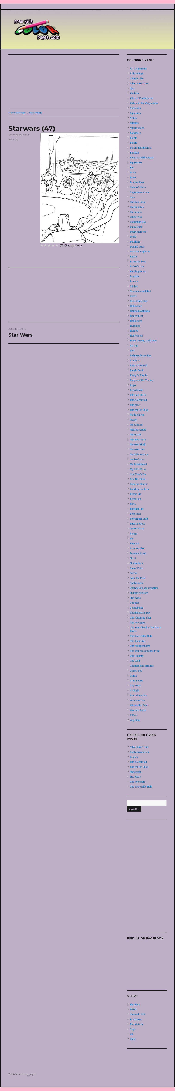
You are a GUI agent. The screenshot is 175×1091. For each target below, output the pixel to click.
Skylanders (136, 563)
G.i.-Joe (134, 286)
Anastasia (135, 108)
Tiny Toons (136, 680)
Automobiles (137, 128)
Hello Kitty (136, 320)
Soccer (133, 573)
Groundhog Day (139, 301)
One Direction (137, 479)
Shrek (133, 558)
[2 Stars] (45, 245)
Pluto (133, 504)
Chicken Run (137, 207)
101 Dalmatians (138, 68)
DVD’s (133, 1009)
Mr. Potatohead (138, 464)
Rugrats (134, 543)
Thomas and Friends (142, 665)
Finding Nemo (138, 271)
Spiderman (136, 583)
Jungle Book (136, 370)
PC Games (136, 1019)
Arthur (133, 118)
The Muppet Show (140, 646)
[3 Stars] (49, 245)
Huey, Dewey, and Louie (143, 340)
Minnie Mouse (138, 439)
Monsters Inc (137, 449)
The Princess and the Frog (145, 651)
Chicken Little (137, 202)
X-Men (133, 715)
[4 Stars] (53, 245)
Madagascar (137, 414)
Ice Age (134, 345)
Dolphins (135, 241)
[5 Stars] (56, 245)
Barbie (133, 142)
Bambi (133, 137)
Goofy (133, 296)
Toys (133, 1029)
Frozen (134, 281)
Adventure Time (139, 83)
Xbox (133, 1039)
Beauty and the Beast (142, 157)
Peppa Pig (136, 494)
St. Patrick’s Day (139, 593)
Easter (133, 256)
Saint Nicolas (137, 548)
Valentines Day (138, 695)
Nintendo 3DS (137, 1014)
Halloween (136, 306)
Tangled (135, 602)
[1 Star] (41, 245)
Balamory (135, 133)
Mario (133, 419)
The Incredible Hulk (141, 636)
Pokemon (135, 513)
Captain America (139, 192)
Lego (133, 385)
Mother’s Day (137, 459)
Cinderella (136, 217)
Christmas (136, 212)
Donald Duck (137, 246)
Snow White (136, 568)
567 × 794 (13, 139)
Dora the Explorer (140, 251)
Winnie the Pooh (139, 705)
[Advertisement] (64, 82)
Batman (134, 152)
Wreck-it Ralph (138, 710)
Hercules (135, 325)
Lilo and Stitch (138, 395)
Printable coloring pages (22, 1074)
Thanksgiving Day (140, 612)
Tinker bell (136, 670)
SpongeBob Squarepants (144, 588)
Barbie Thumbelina (141, 147)
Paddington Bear (139, 489)
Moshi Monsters (139, 454)
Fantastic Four (138, 261)
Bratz (133, 172)
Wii (131, 1034)
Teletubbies (136, 607)
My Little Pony (138, 469)
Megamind (136, 424)
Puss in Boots (137, 523)
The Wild (135, 660)
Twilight (134, 690)
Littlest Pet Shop (139, 410)
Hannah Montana (140, 311)
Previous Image (17, 112)
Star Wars (135, 598)
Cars (132, 197)
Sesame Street (138, 553)
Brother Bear (137, 182)
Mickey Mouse (138, 429)
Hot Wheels (136, 335)
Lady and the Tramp (141, 380)
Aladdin (134, 93)
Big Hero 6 (136, 162)
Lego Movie (136, 390)
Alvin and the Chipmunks (144, 103)
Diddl (133, 236)
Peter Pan (135, 499)
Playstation (136, 1024)
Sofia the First (137, 578)
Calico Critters (138, 187)
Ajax (132, 88)
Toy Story (135, 685)
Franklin (135, 276)
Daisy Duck (136, 227)
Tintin (133, 675)
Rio (131, 538)
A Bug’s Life (136, 78)
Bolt (132, 167)
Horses (134, 330)
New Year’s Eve (138, 474)
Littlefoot (135, 405)
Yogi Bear (135, 720)
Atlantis (134, 123)
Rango (133, 533)
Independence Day (141, 355)
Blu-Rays (135, 1004)
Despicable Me (138, 231)
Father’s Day (137, 266)
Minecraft (135, 434)
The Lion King (138, 641)
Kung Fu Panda (138, 375)
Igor (132, 350)
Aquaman (135, 113)
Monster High (137, 444)
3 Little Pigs (136, 73)
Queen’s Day (137, 528)
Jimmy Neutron (138, 365)
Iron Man (135, 360)
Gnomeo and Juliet (140, 291)
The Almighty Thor (140, 617)
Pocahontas (136, 508)
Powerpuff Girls (139, 518)
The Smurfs (136, 655)
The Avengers (137, 622)
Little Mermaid (138, 400)
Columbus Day (138, 222)
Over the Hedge (138, 484)
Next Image (35, 112)
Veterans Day (137, 700)
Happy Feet (136, 316)
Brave (133, 177)
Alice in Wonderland (141, 98)
